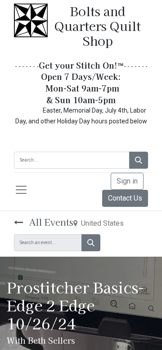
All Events (50, 221)
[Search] (138, 160)
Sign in (127, 181)
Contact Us (125, 198)
